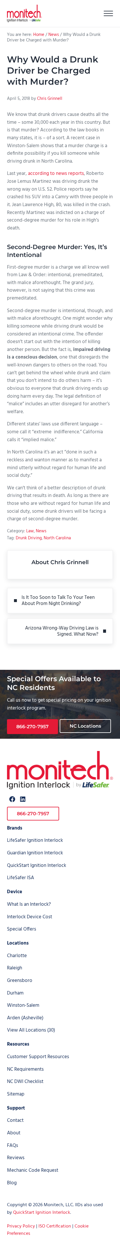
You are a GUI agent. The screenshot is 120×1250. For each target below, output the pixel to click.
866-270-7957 (32, 726)
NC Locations (85, 726)
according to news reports (56, 174)
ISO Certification (54, 1226)
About (13, 1133)
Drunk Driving (29, 538)
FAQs (12, 1146)
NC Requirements (25, 1069)
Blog (12, 1183)
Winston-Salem (23, 1005)
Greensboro (19, 981)
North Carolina (57, 538)
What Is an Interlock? (29, 904)
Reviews (15, 1158)
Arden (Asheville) (25, 1018)
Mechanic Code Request (32, 1170)
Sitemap (15, 1094)
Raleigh (14, 968)
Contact (15, 1120)
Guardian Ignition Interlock (35, 853)
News (41, 531)
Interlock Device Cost (29, 917)
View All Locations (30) (31, 1030)
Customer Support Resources (38, 1057)
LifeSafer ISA (20, 878)
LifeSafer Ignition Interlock (35, 840)
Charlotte (17, 956)
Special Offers (21, 929)
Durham (15, 993)
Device (14, 892)
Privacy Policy (21, 1226)
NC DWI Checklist (25, 1082)
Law (30, 531)
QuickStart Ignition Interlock (36, 866)
